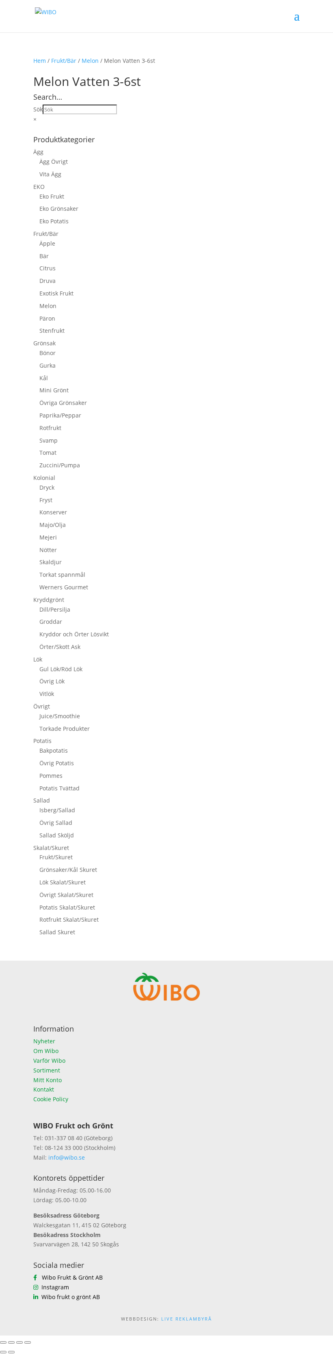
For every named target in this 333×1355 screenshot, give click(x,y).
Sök (38, 109)
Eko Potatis (54, 221)
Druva (47, 281)
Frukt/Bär (63, 60)
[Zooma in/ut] (3, 1342)
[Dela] (19, 1342)
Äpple (47, 243)
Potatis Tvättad (59, 788)
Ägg (38, 152)
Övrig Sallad (55, 822)
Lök (37, 659)
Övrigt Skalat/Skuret (66, 895)
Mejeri (48, 537)
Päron (47, 318)
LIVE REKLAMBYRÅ (186, 1319)
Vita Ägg (50, 174)
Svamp (48, 440)
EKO (39, 187)
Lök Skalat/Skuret (62, 882)
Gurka (47, 365)
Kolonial (44, 478)
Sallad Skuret (57, 932)
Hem (39, 60)
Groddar (50, 621)
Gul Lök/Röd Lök (60, 669)
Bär (44, 256)
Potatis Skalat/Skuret (67, 907)
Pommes (51, 775)
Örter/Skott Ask (59, 647)
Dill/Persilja (54, 609)
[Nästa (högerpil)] (11, 1352)
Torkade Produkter (64, 728)
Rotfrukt (50, 428)
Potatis (42, 741)
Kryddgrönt (48, 600)
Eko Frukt (51, 196)
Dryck (46, 487)
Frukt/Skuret (56, 857)
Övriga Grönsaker (63, 403)
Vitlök (46, 694)
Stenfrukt (52, 330)
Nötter (48, 550)
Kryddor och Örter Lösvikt (74, 634)
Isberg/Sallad (57, 810)
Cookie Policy (50, 1099)
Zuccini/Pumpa (59, 465)
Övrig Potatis (56, 763)
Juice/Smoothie (59, 716)
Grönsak (44, 343)
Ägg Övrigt (53, 161)
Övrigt (41, 706)
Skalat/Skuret (51, 848)
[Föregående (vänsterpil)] (3, 1352)
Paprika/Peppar (60, 415)
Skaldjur (50, 562)
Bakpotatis (53, 750)
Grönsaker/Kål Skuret (68, 869)
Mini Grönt (54, 390)
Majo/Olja (52, 525)
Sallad (41, 800)
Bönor (47, 353)
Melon (90, 60)
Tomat (47, 452)
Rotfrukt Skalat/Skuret (69, 919)
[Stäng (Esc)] (27, 1342)
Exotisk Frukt (56, 293)
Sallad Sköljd (56, 835)
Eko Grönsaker (58, 208)
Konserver (53, 512)
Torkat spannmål (62, 574)
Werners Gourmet (63, 587)
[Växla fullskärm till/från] (11, 1342)
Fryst (45, 500)
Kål (43, 378)
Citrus (47, 268)
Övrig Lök (52, 681)
